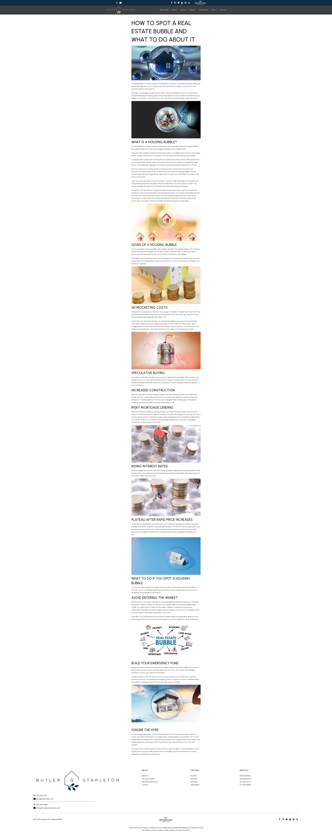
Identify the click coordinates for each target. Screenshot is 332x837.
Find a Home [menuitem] (164, 10)
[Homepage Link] (120, 10)
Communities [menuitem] (203, 10)
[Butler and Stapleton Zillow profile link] (189, 2)
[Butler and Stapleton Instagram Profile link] (175, 2)
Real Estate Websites (181, 828)
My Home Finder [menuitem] (245, 785)
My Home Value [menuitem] (245, 782)
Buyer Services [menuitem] (245, 776)
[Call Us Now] (117, 2)
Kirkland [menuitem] (194, 779)
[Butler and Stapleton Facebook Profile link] (171, 2)
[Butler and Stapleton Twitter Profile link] (178, 2)
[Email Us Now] (120, 2)
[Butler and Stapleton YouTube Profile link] (182, 2)
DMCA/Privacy (168, 828)
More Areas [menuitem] (195, 785)
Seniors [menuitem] (192, 10)
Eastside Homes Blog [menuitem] (150, 782)
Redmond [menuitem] (194, 782)
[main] (166, 388)
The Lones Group (197, 828)
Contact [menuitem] (223, 10)
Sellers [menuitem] (183, 10)
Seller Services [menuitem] (245, 779)
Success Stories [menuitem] (148, 779)
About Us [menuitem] (145, 776)
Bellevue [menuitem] (194, 776)
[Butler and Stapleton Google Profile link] (185, 2)
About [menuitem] (214, 10)
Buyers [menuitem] (174, 10)
